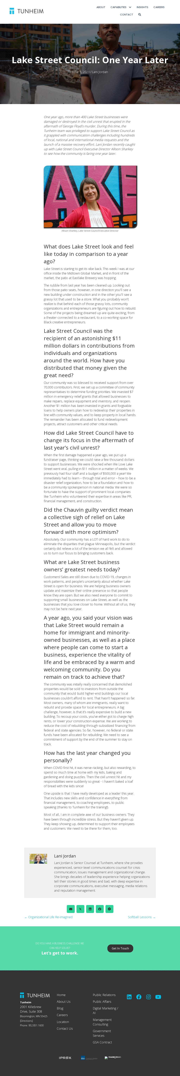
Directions (26, 1020)
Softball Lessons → (142, 917)
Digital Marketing (104, 1008)
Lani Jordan (100, 72)
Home (61, 995)
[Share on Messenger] (109, 909)
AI (94, 1013)
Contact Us (65, 1028)
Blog (60, 1008)
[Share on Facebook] (100, 909)
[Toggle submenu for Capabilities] (130, 7)
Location (63, 1022)
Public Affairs (102, 1001)
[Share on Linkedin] (90, 909)
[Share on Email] (71, 909)
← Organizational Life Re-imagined (48, 917)
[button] (140, 14)
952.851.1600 (36, 1025)
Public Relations (104, 995)
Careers (62, 1015)
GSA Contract (102, 1042)
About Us (63, 1001)
